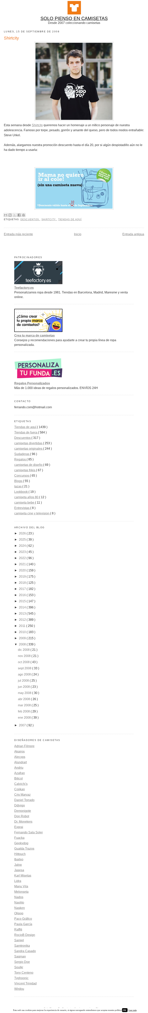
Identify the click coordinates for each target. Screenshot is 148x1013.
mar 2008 (25, 705)
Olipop (18, 913)
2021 (23, 564)
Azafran (19, 773)
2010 (23, 632)
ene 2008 (25, 717)
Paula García (23, 924)
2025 (23, 539)
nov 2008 (24, 656)
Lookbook (21, 491)
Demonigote (22, 810)
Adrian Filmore (24, 746)
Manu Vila (21, 886)
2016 (23, 595)
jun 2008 (24, 686)
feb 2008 (24, 711)
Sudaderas (22, 454)
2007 (23, 725)
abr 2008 (24, 699)
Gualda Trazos (24, 848)
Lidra (17, 881)
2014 (23, 607)
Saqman (20, 956)
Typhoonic (21, 978)
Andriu (18, 767)
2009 (23, 638)
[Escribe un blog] (10, 215)
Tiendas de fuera (26, 432)
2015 (23, 601)
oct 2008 (24, 662)
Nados (18, 897)
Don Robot (21, 816)
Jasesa (19, 870)
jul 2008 (24, 680)
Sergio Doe (22, 961)
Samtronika (22, 945)
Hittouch (20, 854)
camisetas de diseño (28, 464)
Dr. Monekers (23, 821)
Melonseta (21, 891)
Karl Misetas (22, 875)
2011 (22, 625)
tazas (18, 486)
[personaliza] (38, 378)
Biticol (18, 778)
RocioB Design (24, 935)
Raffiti (18, 929)
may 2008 (25, 693)
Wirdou (19, 988)
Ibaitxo (18, 859)
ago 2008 (25, 674)
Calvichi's (21, 783)
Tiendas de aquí (70, 219)
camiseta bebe (24, 502)
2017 (23, 588)
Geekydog (21, 843)
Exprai (18, 827)
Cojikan (19, 789)
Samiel (19, 940)
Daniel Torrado (24, 800)
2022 (23, 558)
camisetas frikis (25, 470)
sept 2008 (25, 668)
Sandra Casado (25, 951)
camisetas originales (28, 448)
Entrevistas (22, 508)
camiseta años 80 (26, 497)
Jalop (18, 864)
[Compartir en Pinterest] (23, 215)
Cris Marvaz (22, 794)
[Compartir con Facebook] (19, 215)
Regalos (20, 459)
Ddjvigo (19, 805)
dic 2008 (24, 649)
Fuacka (19, 837)
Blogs (18, 481)
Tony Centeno (23, 972)
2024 (23, 545)
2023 (23, 552)
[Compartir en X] (15, 215)
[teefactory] (38, 283)
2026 (23, 533)
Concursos (22, 475)
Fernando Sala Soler (28, 832)
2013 (23, 613)
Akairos (19, 751)
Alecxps (19, 756)
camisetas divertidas (28, 443)
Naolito (19, 902)
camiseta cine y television (32, 513)
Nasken (19, 908)
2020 (23, 570)
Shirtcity (37, 125)
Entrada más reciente (18, 234)
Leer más (133, 1010)
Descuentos (30, 219)
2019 (23, 576)
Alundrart (20, 762)
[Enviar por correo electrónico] (6, 215)
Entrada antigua (133, 234)
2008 (23, 644)
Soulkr (18, 967)
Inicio (77, 234)
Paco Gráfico (23, 918)
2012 (23, 619)
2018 (23, 582)
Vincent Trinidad (25, 983)
